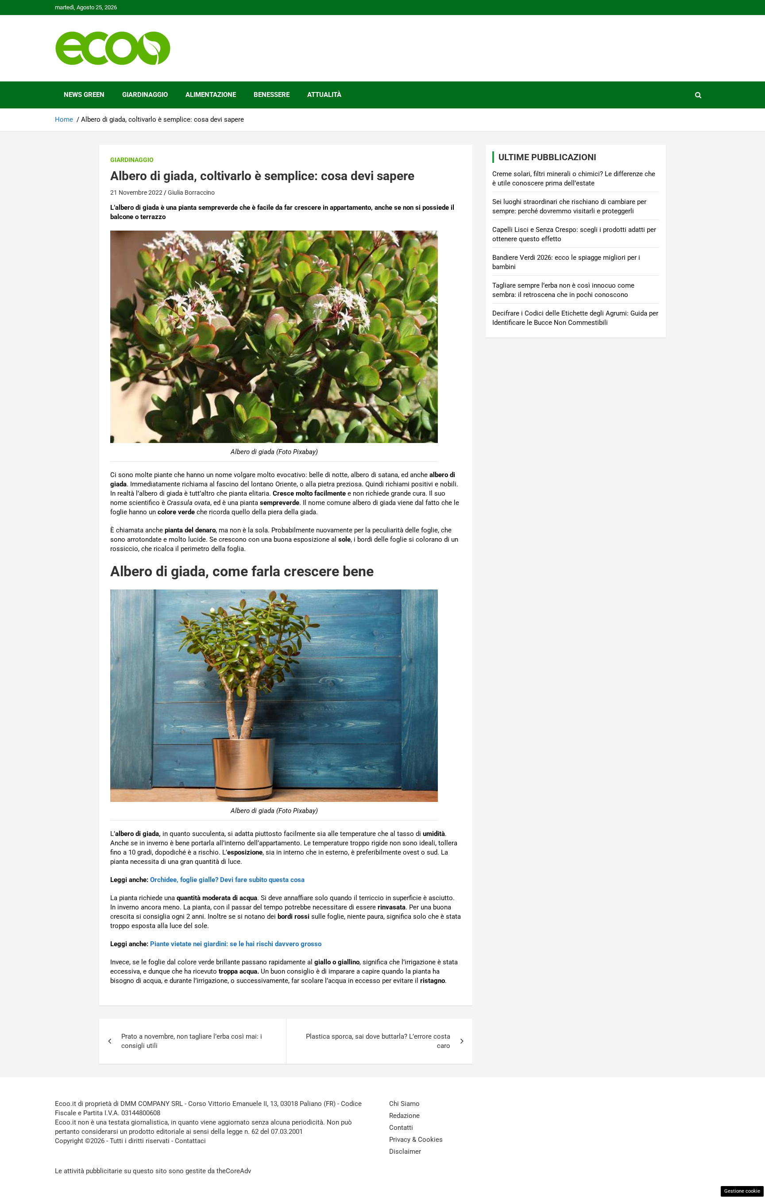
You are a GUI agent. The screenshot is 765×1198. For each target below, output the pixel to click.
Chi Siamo (404, 1104)
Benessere (272, 95)
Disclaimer (405, 1152)
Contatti (401, 1128)
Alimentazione (210, 95)
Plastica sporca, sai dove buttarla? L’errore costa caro (378, 1041)
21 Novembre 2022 (136, 192)
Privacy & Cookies (416, 1140)
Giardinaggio (145, 95)
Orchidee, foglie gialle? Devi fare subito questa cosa (227, 880)
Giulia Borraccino (191, 192)
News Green (84, 95)
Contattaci (190, 1141)
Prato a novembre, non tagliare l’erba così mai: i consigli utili (191, 1041)
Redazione (404, 1116)
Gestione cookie (742, 1191)
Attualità (324, 95)
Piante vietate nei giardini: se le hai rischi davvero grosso (235, 944)
